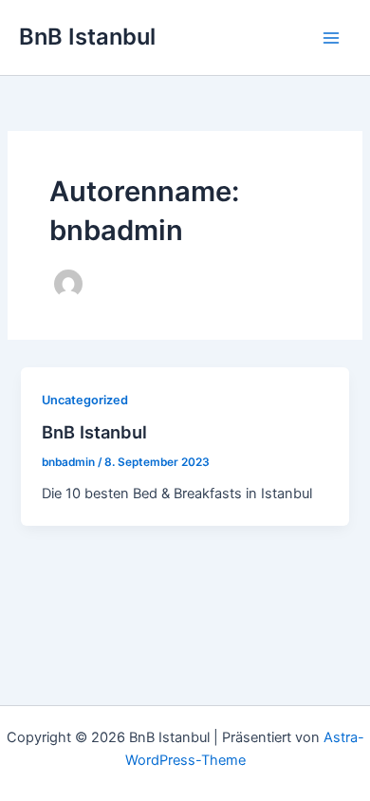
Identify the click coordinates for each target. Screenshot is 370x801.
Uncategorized (85, 400)
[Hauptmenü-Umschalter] (331, 38)
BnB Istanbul (87, 36)
